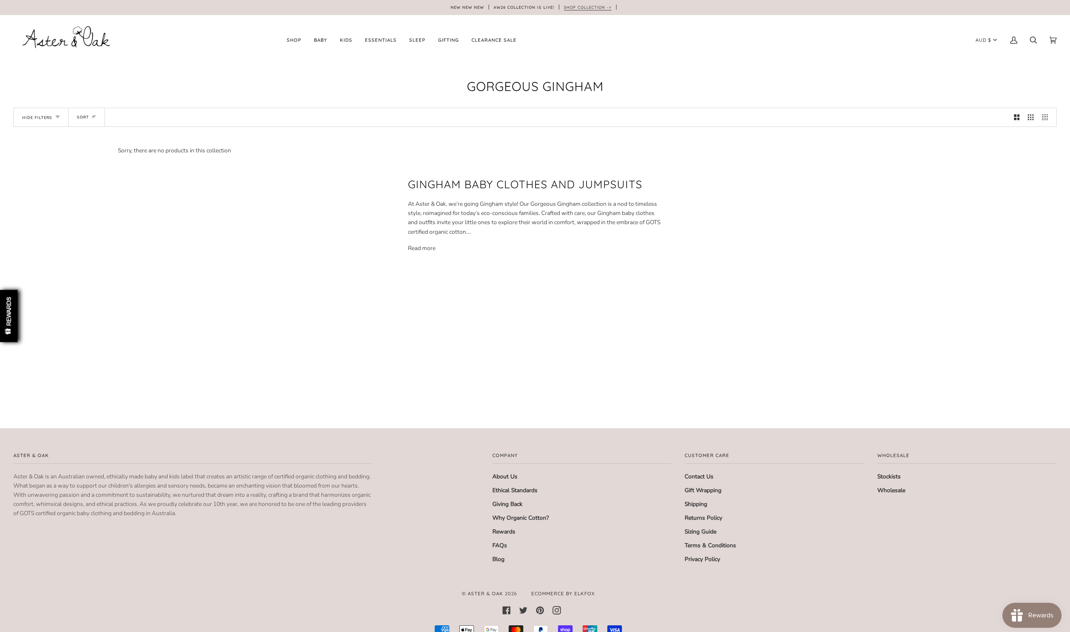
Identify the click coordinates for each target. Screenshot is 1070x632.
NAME (428, 303)
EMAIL (429, 336)
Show (9, 316)
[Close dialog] (652, 238)
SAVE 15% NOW (471, 374)
